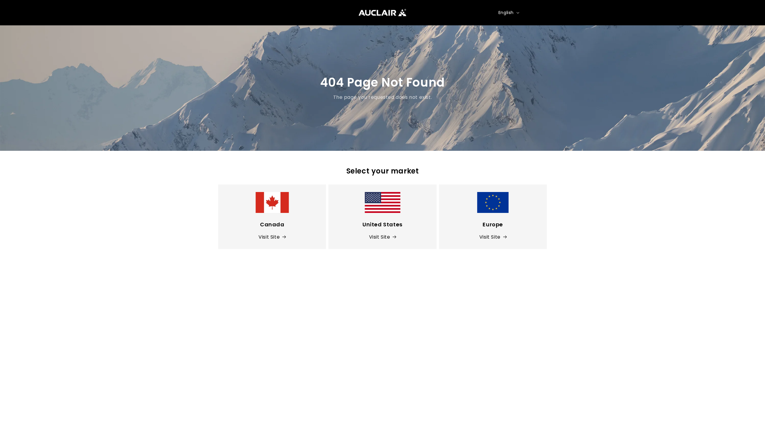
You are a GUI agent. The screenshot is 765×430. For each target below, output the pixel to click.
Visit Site (269, 237)
